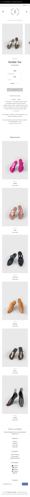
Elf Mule (15, 324)
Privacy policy (15, 456)
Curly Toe (15, 277)
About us (15, 441)
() (25, 5)
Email (15, 473)
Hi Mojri (15, 418)
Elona (15, 371)
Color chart (15, 445)
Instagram (15, 471)
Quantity (12, 83)
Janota (14, 59)
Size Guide (16, 111)
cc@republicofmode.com (15, 123)
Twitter (15, 467)
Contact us (15, 443)
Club (15, 230)
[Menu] (3, 12)
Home (9, 20)
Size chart (15, 447)
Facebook (15, 465)
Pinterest (15, 469)
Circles (15, 183)
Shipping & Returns (15, 458)
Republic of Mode (11, 492)
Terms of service (15, 454)
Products (13, 20)
